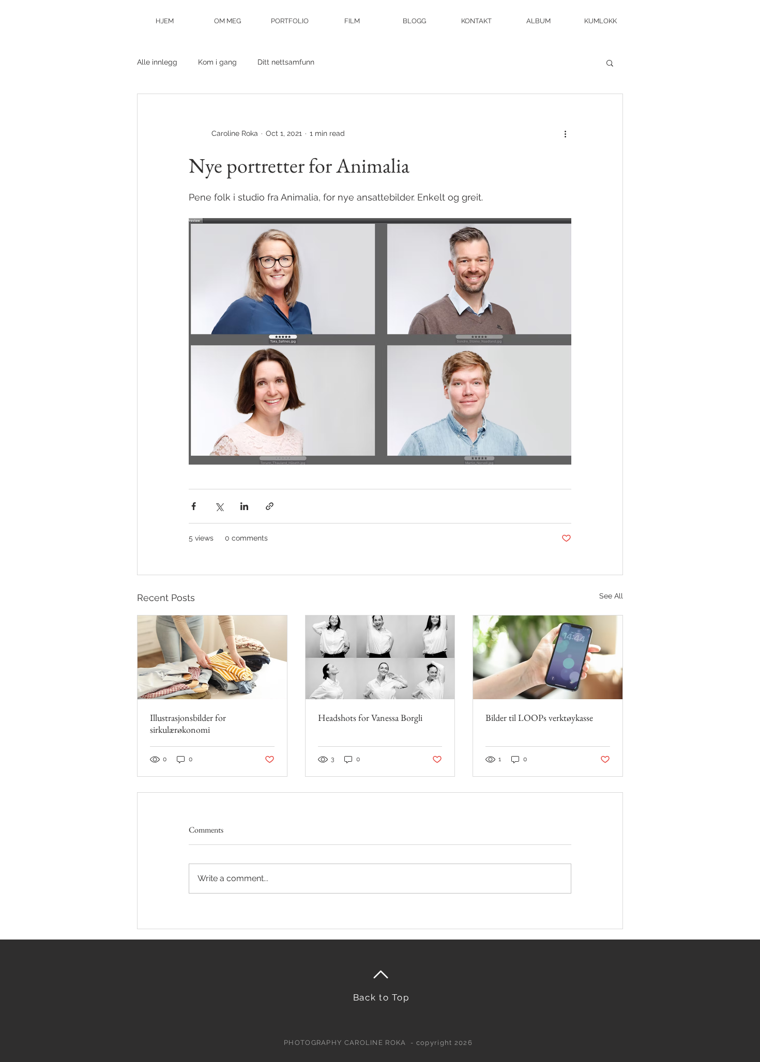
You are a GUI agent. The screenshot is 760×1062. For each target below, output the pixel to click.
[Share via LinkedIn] (244, 506)
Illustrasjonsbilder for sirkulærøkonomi (188, 723)
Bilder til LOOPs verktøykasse (539, 718)
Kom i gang (217, 62)
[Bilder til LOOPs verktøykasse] (547, 657)
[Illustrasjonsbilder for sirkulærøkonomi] (212, 657)
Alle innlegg (157, 62)
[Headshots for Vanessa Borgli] (380, 657)
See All (611, 596)
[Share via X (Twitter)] (219, 506)
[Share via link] (270, 506)
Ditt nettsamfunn (285, 62)
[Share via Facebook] (194, 506)
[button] (610, 62)
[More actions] (565, 133)
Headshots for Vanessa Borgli (370, 718)
